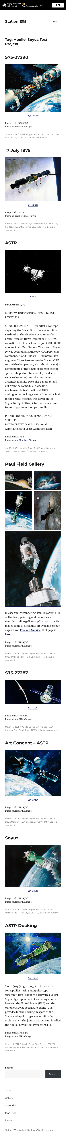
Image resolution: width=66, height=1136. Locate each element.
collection (11, 1105)
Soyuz (11, 837)
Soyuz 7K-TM (20, 137)
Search (9, 1067)
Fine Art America (30, 630)
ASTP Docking (21, 925)
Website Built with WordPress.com (36, 1130)
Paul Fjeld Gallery (24, 464)
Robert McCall (27, 1047)
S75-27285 (33, 800)
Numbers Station (27, 440)
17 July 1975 (18, 150)
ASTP (11, 242)
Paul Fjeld (25, 657)
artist (8, 1090)
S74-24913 (33, 978)
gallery (9, 1098)
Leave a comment (38, 137)
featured (10, 1113)
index (8, 1120)
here (8, 634)
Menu (55, 21)
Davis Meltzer (12, 822)
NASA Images (12, 657)
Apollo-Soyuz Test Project (32, 134)
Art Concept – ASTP (27, 743)
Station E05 (15, 21)
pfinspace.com (46, 621)
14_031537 (33, 205)
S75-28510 (33, 891)
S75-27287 (16, 672)
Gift (58, 5)
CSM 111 (49, 134)
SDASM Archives (22, 227)
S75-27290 (16, 57)
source (33, 296)
